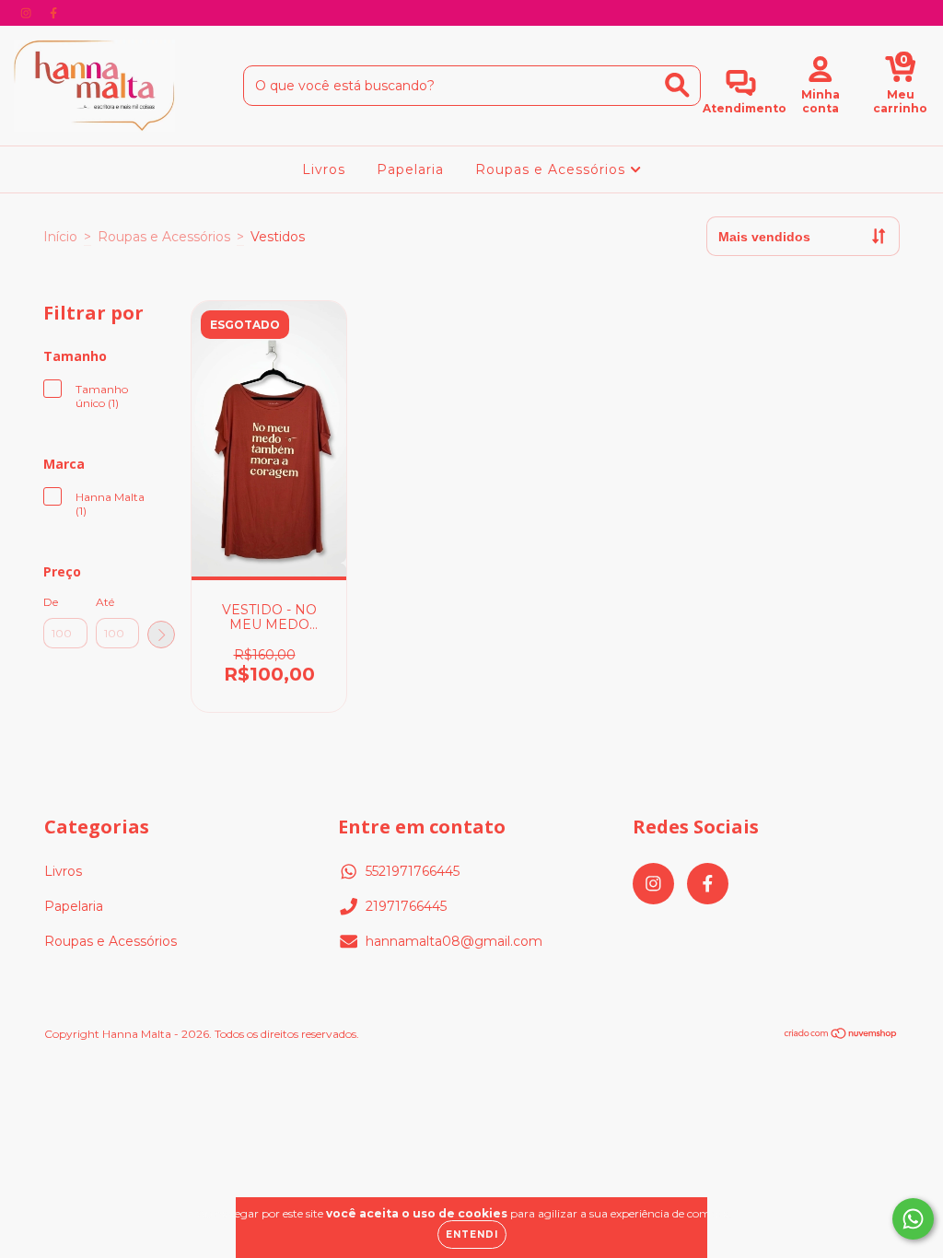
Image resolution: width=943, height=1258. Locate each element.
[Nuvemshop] (841, 1036)
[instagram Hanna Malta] (27, 13)
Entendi (472, 1235)
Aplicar (161, 634)
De (50, 602)
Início (60, 236)
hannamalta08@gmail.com (454, 941)
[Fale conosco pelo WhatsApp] (913, 1219)
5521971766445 (413, 871)
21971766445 (406, 906)
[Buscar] (677, 85)
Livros (323, 169)
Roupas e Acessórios (552, 169)
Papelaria (410, 169)
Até (105, 602)
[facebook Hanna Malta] (53, 13)
